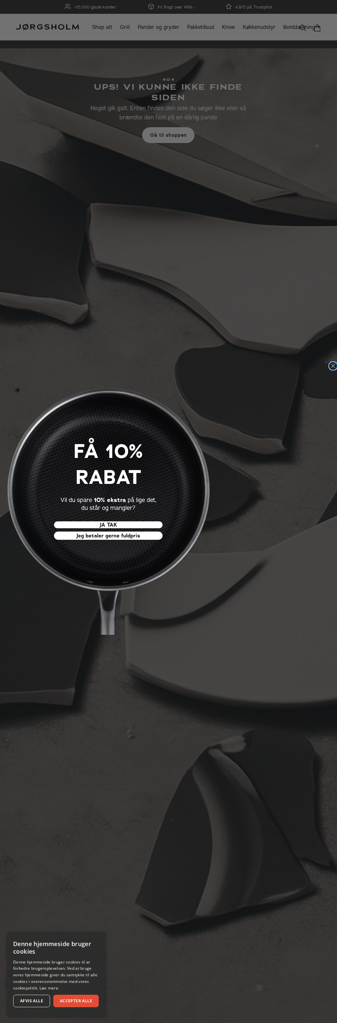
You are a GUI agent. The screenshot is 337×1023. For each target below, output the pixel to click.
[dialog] (56, 974)
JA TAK (108, 524)
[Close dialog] (333, 366)
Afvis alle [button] (31, 1001)
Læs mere (48, 988)
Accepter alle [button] (76, 1001)
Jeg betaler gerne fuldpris (108, 535)
